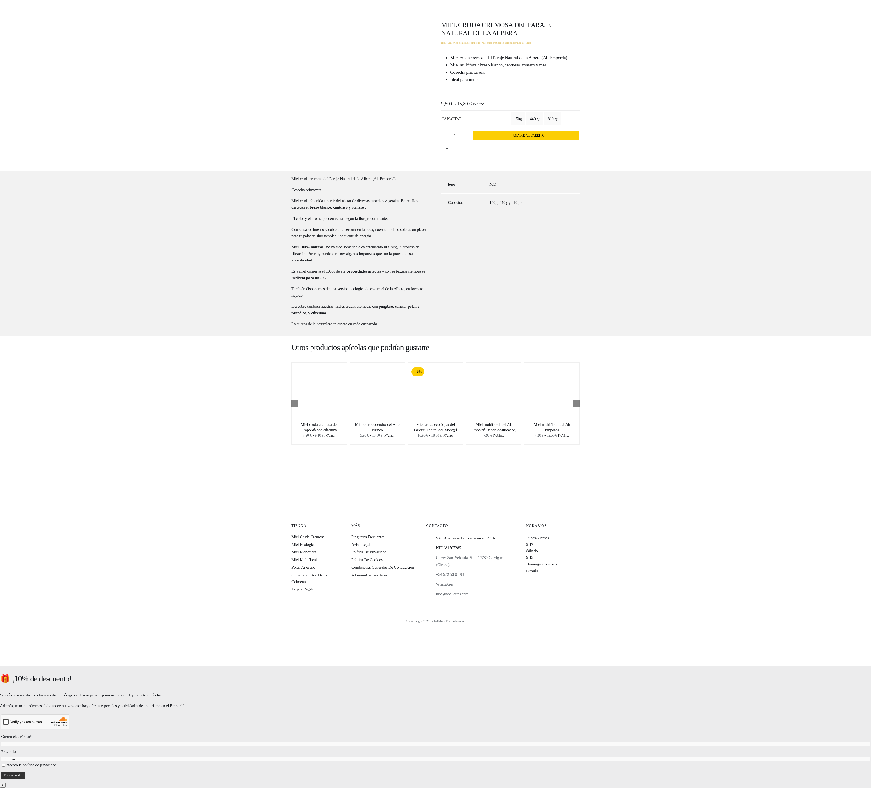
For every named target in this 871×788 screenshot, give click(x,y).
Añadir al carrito (528, 135)
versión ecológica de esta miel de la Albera (370, 288)
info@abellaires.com (452, 594)
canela (400, 306)
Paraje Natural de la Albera (350, 178)
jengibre (386, 306)
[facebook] (435, 603)
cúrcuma (318, 313)
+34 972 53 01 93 (450, 574)
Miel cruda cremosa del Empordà (464, 42)
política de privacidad (39, 765)
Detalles (322, 393)
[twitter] (443, 603)
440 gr (535, 119)
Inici (443, 42)
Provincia (8, 751)
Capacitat (451, 119)
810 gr (553, 119)
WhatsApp (444, 584)
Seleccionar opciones (319, 388)
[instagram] (427, 603)
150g (518, 119)
